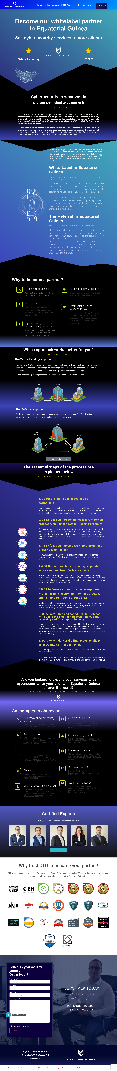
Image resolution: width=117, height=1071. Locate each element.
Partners (69, 5)
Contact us (90, 5)
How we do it (55, 5)
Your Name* (13, 979)
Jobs (83, 5)
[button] (8, 1014)
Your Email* (13, 992)
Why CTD (63, 5)
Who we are (39, 5)
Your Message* (14, 999)
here (55, 727)
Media (79, 5)
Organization (13, 985)
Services (47, 5)
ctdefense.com (36, 1058)
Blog (75, 5)
